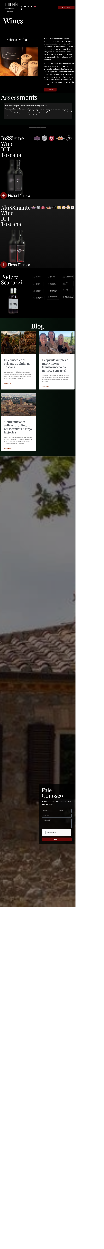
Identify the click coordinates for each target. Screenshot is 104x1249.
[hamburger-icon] (53, 6)
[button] (4, 111)
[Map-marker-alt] (31, 6)
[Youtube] (24, 6)
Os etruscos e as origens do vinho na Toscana (17, 363)
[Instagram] (28, 6)
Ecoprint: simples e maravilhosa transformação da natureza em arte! (55, 365)
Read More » (8, 383)
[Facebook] (21, 6)
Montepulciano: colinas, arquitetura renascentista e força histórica (18, 427)
